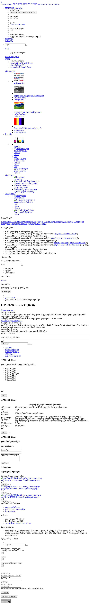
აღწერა (8, 348)
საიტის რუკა (10, 511)
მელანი (8, 134)
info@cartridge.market (17, 24)
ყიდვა (4, 343)
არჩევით (4, 582)
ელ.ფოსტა (5, 573)
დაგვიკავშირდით (12, 507)
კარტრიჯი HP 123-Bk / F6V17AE (63, 238)
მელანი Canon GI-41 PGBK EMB (67, 245)
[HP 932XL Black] (8, 310)
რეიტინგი (5, 450)
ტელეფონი (5, 577)
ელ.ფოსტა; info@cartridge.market (18, 523)
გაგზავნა (5, 463)
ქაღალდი (9, 175)
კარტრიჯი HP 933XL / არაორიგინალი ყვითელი (20, 480)
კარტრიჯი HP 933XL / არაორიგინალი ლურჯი (19, 489)
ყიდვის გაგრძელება (9, 563)
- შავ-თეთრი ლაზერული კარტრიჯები (27, 222)
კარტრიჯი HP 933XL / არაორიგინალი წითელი (20, 497)
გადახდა (9, 41)
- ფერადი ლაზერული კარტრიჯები (58, 222)
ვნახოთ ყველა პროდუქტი (11, 321)
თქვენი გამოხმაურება (10, 455)
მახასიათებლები (12, 350)
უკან (3, 557)
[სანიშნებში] (8, 484)
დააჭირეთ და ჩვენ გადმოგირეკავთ (23, 12)
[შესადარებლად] (10, 484)
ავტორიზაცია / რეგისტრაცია (21, 63)
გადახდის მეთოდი (13, 356)
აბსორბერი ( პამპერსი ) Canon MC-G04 (70, 243)
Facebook (3, 280)
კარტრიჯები (10, 71)
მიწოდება (9, 39)
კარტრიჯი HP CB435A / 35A (65, 234)
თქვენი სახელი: (7, 446)
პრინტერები (10, 194)
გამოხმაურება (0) (12, 352)
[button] (7, 49)
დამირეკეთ (6, 292)
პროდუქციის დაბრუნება (15, 509)
